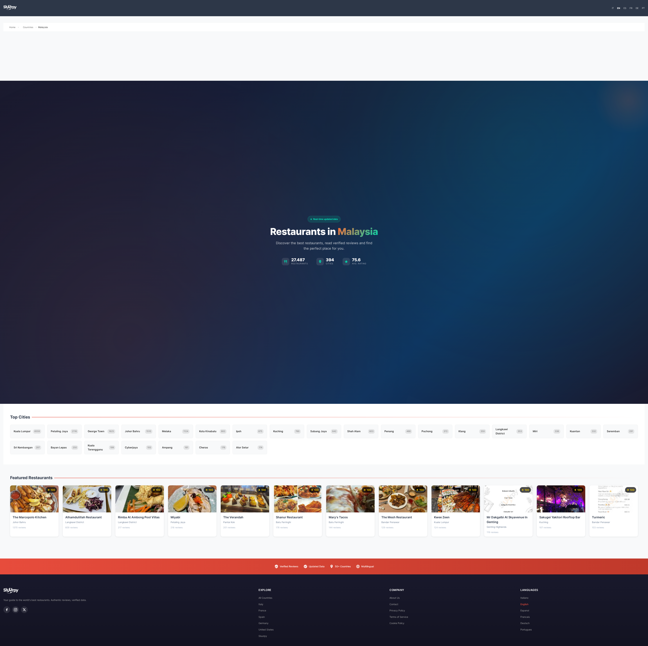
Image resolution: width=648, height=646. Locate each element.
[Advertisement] (324, 57)
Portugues (526, 629)
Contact (393, 604)
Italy (261, 604)
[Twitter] (24, 609)
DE (637, 8)
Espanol (524, 610)
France (262, 610)
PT (643, 8)
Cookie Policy (396, 623)
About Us (394, 597)
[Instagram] (15, 609)
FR (631, 8)
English (524, 604)
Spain (262, 616)
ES (625, 8)
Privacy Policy (397, 610)
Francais (525, 616)
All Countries (265, 597)
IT (613, 8)
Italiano (524, 597)
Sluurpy (263, 636)
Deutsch (525, 623)
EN (618, 8)
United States (266, 629)
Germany (263, 623)
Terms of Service (398, 616)
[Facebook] (6, 609)
